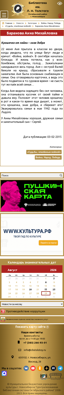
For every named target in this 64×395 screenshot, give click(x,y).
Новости (20, 23)
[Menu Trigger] (4, 14)
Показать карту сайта (30, 326)
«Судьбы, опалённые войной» (44, 152)
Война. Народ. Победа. (48, 157)
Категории (32, 23)
